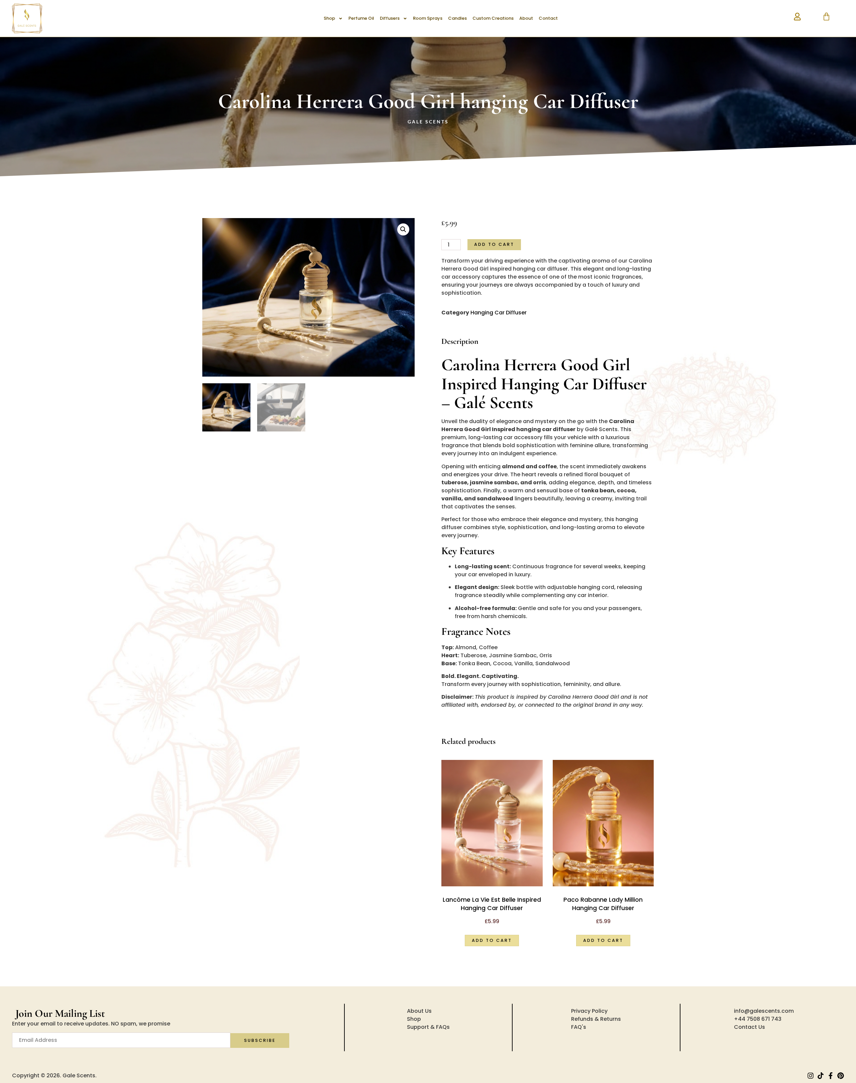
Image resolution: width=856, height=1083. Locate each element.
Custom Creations (493, 18)
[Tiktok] (820, 1075)
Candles (457, 18)
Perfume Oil (361, 18)
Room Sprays (427, 18)
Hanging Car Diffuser (498, 312)
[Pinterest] (840, 1075)
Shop (329, 18)
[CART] (826, 16)
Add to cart (494, 244)
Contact (548, 18)
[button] (403, 229)
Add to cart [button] (492, 940)
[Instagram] (810, 1075)
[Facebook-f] (830, 1075)
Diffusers (390, 18)
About (526, 18)
